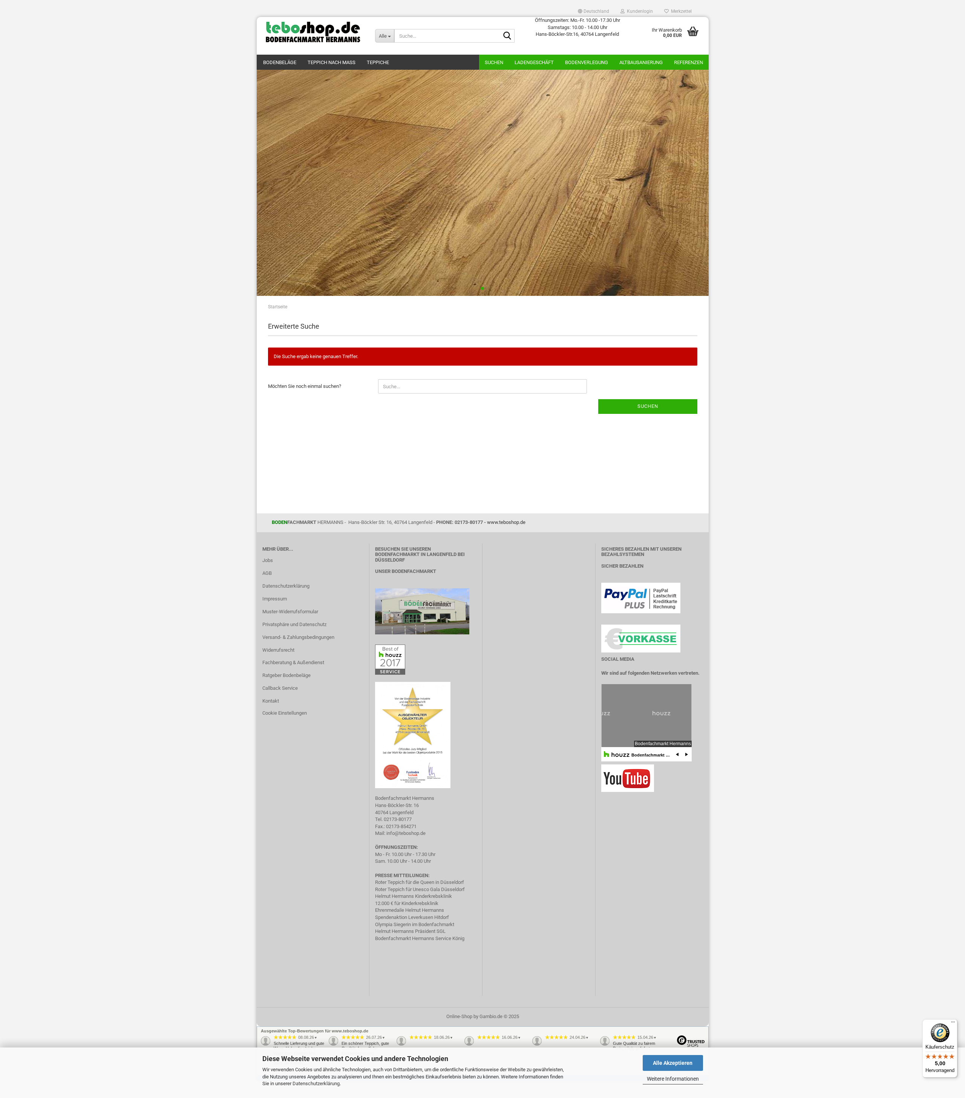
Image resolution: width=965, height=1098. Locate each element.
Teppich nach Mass (331, 62)
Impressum (274, 599)
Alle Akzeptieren (672, 1063)
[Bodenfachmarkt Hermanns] (422, 611)
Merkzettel (680, 11)
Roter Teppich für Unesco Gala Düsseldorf (420, 889)
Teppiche (378, 62)
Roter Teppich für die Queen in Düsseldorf (419, 882)
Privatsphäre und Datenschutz (294, 624)
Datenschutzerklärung (316, 1083)
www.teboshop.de (506, 522)
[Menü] (952, 1023)
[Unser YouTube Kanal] (627, 778)
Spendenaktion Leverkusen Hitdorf (412, 917)
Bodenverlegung (586, 62)
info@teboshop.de (406, 833)
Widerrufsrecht (278, 650)
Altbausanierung (641, 62)
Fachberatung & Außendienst (293, 662)
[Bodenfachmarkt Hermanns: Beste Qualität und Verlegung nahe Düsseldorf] (313, 32)
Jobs (267, 560)
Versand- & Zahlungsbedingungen (298, 637)
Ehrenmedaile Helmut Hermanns (409, 910)
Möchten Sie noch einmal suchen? (304, 386)
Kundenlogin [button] (639, 11)
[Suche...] (507, 36)
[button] (593, 11)
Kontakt (270, 701)
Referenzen (688, 62)
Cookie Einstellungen (284, 713)
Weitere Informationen (673, 1079)
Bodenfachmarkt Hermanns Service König (419, 938)
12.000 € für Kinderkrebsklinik (406, 903)
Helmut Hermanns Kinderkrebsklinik (413, 896)
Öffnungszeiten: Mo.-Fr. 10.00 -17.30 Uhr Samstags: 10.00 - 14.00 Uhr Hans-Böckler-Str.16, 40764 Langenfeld (577, 27)
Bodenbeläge (279, 62)
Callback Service (280, 688)
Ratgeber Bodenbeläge (286, 675)
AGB (267, 573)
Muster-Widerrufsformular (290, 611)
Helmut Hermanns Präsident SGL (410, 931)
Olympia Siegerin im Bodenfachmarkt (414, 924)
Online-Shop (459, 1016)
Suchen (494, 62)
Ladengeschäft (534, 62)
